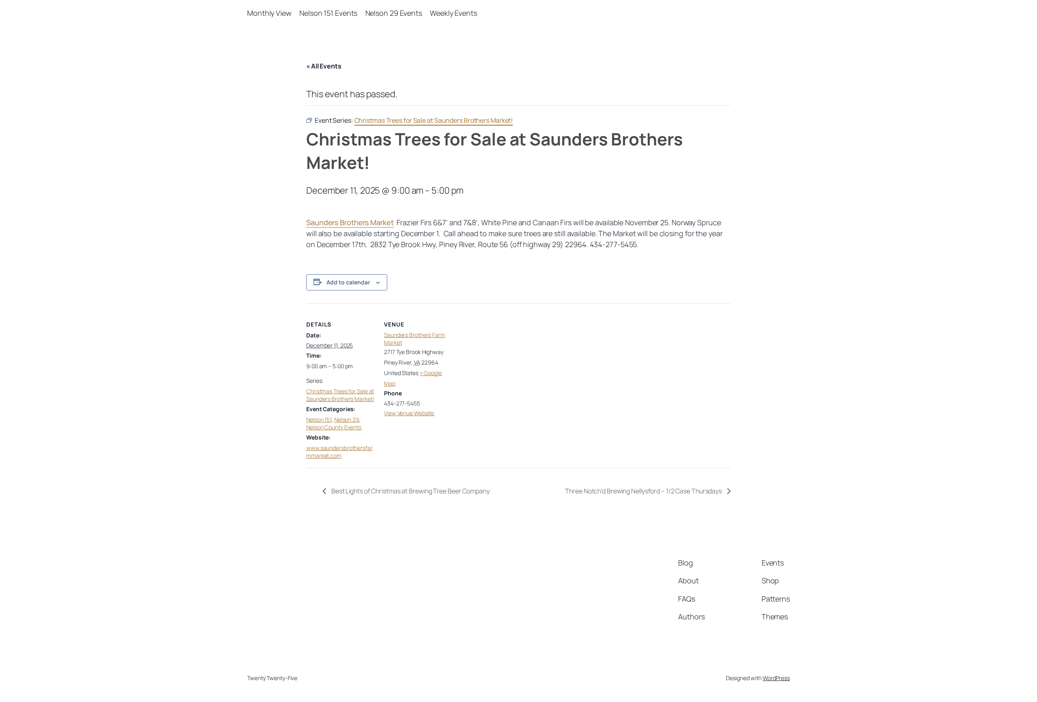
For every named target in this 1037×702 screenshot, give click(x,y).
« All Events (323, 66)
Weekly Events (453, 13)
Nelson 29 (346, 419)
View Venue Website (409, 413)
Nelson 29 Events (393, 13)
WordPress (776, 678)
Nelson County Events (333, 427)
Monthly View (269, 13)
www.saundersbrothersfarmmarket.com (339, 452)
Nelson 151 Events (328, 13)
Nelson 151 (318, 419)
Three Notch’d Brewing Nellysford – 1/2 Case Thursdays (644, 490)
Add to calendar (348, 282)
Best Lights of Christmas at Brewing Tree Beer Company (410, 490)
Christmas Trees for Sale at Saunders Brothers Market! (340, 395)
